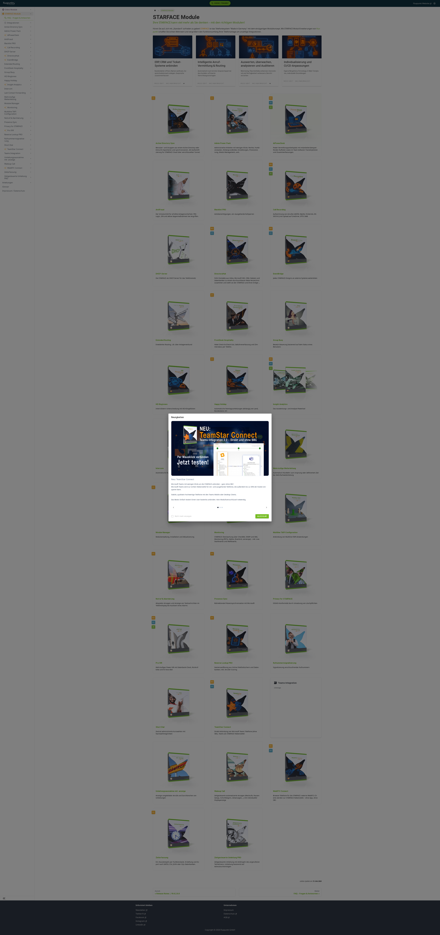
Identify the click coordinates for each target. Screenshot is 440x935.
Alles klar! (262, 516)
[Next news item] (266, 507)
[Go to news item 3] (222, 507)
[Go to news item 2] (220, 507)
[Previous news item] (173, 507)
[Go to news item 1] (218, 507)
